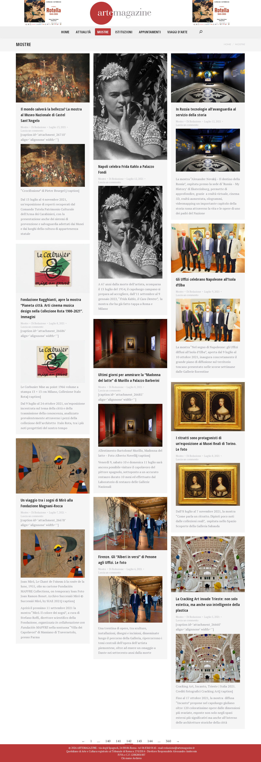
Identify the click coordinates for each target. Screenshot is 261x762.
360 (168, 741)
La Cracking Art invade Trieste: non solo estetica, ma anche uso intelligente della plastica (208, 604)
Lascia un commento (32, 130)
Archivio (137, 758)
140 (107, 741)
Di (38, 127)
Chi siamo (126, 758)
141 (118, 741)
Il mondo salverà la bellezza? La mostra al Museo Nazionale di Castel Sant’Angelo (51, 115)
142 (128, 741)
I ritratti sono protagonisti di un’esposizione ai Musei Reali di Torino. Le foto (206, 443)
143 (139, 741)
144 (149, 741)
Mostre (24, 127)
